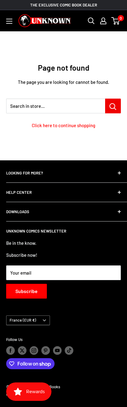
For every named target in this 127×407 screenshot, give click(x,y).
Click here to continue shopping (63, 125)
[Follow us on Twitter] (22, 350)
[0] (116, 21)
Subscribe (26, 291)
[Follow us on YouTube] (57, 350)
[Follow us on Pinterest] (45, 350)
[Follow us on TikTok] (69, 350)
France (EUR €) (23, 320)
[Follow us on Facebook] (10, 350)
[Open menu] (9, 21)
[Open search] (91, 21)
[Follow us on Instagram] (34, 350)
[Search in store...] (113, 106)
